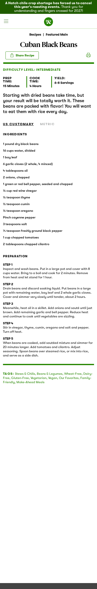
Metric (47, 124)
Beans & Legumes (49, 374)
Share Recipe (24, 55)
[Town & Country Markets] (48, 21)
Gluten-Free (20, 378)
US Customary (18, 124)
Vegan (52, 378)
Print (88, 55)
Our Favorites (69, 378)
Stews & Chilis (25, 374)
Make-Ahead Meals (30, 382)
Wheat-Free (73, 374)
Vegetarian (39, 378)
